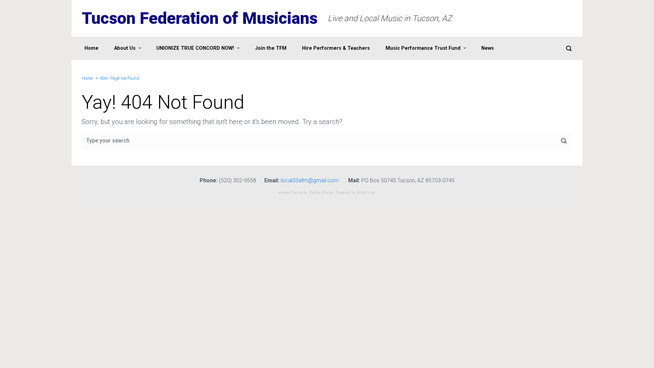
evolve (284, 192)
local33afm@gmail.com (310, 180)
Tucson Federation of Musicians (199, 18)
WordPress (365, 192)
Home (87, 78)
